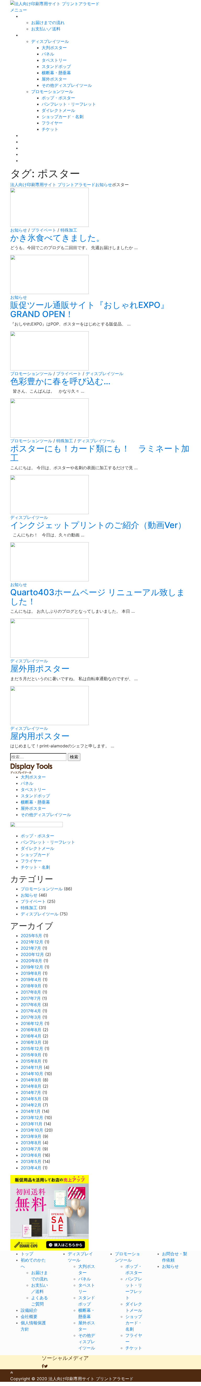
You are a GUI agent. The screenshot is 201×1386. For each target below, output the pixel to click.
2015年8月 (31, 1061)
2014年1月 (31, 1111)
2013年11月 (31, 1123)
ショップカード (35, 854)
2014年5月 (31, 1098)
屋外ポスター (54, 79)
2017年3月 (31, 1017)
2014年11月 (31, 1067)
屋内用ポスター (40, 736)
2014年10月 (32, 1073)
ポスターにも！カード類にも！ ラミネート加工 (99, 453)
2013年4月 (31, 1167)
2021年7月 (31, 948)
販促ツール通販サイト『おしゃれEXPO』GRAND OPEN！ (89, 309)
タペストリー (54, 60)
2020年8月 (31, 960)
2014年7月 (31, 1092)
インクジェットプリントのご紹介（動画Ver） (98, 525)
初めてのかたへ (35, 16)
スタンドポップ (56, 66)
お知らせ (29, 160)
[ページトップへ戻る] (11, 1372)
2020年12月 (32, 954)
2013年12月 (32, 1117)
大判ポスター (54, 47)
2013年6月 (31, 1155)
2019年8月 (31, 973)
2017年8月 (31, 992)
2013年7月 (31, 1149)
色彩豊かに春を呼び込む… (60, 381)
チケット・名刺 (35, 867)
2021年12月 (32, 941)
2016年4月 (31, 1036)
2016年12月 (32, 1023)
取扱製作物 (31, 35)
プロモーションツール (52, 91)
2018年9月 (31, 985)
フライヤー (52, 122)
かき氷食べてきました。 (57, 238)
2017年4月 (31, 1010)
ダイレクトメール (58, 110)
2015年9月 (31, 1054)
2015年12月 (32, 1048)
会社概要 (29, 148)
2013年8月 (31, 1142)
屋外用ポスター (40, 668)
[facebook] (43, 1366)
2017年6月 (31, 1004)
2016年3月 (31, 1042)
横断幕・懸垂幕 (56, 72)
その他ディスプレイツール (67, 85)
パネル (48, 53)
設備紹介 (29, 141)
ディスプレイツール (50, 41)
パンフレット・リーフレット (69, 104)
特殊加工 (68, 230)
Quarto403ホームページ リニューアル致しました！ (97, 596)
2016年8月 (31, 1029)
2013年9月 (31, 1136)
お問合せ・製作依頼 (39, 154)
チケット (50, 129)
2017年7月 (31, 998)
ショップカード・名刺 (62, 116)
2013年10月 (32, 1130)
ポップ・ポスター (58, 97)
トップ (27, 1253)
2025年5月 (31, 935)
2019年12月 (32, 967)
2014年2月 (31, 1105)
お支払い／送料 (45, 28)
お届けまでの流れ (48, 22)
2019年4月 (31, 979)
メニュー (18, 10)
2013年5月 (31, 1161)
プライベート (43, 230)
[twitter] (46, 1366)
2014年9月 (31, 1080)
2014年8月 (31, 1086)
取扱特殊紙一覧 (35, 135)
